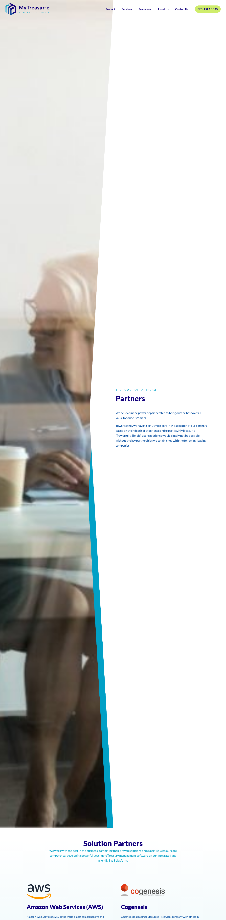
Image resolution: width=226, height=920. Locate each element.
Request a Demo (208, 9)
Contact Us (181, 9)
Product (110, 9)
